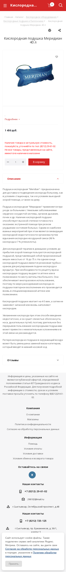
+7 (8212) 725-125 (35, 520)
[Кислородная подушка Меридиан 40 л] (33, 76)
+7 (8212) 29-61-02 (36, 491)
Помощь (33, 443)
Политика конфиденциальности (33, 424)
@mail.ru (39, 499)
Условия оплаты (33, 448)
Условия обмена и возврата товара (33, 458)
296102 (31, 499)
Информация (33, 437)
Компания (33, 408)
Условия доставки (33, 453)
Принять (13, 563)
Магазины (33, 419)
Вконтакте (32, 474)
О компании (33, 414)
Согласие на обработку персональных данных (33, 429)
